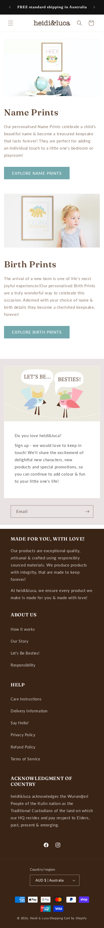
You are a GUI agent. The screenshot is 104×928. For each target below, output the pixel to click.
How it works (23, 629)
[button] (11, 23)
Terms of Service (25, 759)
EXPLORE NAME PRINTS (37, 173)
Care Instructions (26, 699)
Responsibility (23, 665)
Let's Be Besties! (25, 653)
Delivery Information (29, 711)
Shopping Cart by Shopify (68, 918)
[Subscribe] (87, 511)
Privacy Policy (23, 735)
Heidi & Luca (39, 918)
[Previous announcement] (10, 7)
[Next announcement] (94, 7)
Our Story (19, 641)
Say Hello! (20, 723)
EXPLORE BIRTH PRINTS (37, 332)
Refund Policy (23, 747)
